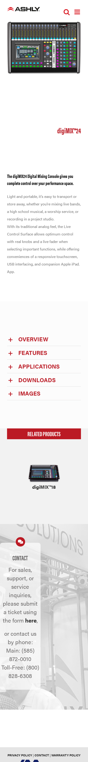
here (31, 620)
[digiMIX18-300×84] (44, 465)
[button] (44, 339)
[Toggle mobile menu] (77, 12)
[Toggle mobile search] (67, 12)
